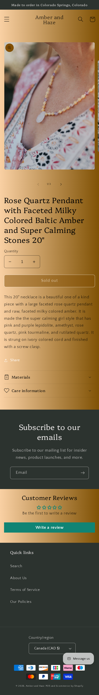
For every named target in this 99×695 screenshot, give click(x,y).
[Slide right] (61, 184)
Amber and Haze (35, 686)
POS (48, 686)
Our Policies (21, 602)
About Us (18, 578)
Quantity (11, 251)
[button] (6, 19)
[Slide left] (38, 184)
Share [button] (15, 360)
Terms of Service (25, 590)
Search (16, 566)
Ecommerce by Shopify (70, 686)
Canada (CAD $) (47, 648)
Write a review (50, 527)
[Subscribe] (83, 473)
